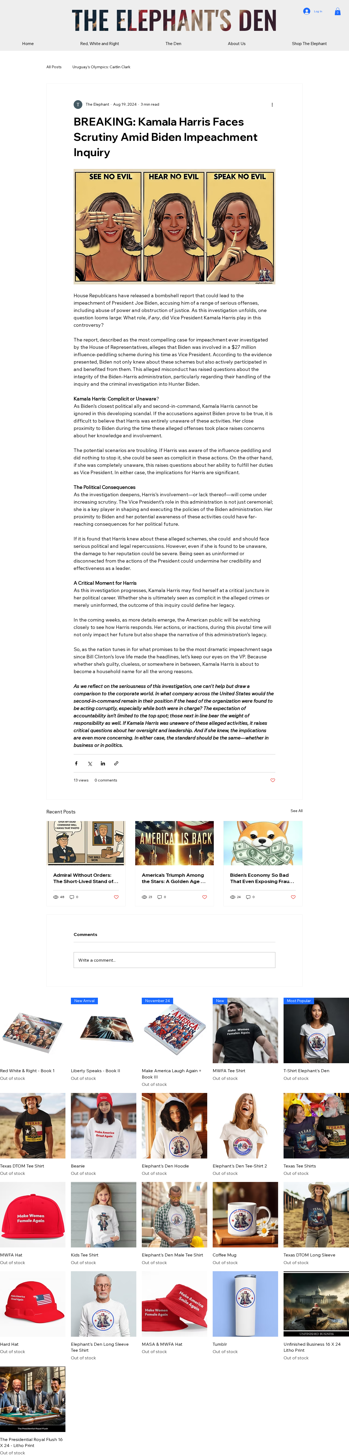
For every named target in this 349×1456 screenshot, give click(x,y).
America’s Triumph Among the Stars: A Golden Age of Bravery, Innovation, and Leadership (174, 878)
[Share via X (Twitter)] (89, 763)
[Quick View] (32, 1030)
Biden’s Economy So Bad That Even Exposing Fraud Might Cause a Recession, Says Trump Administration (262, 878)
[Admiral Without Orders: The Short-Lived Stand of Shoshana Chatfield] (86, 843)
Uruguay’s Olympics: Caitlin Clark (101, 66)
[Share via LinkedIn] (103, 763)
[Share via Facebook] (76, 763)
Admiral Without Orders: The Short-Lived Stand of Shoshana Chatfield (83, 878)
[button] (338, 11)
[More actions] (272, 104)
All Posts (54, 66)
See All (297, 810)
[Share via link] (116, 763)
